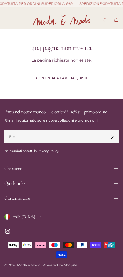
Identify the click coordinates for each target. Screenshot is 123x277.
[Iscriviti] (112, 137)
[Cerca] (104, 20)
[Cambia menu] (6, 20)
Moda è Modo (29, 265)
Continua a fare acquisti (61, 78)
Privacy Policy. (48, 151)
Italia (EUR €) (23, 217)
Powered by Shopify (59, 265)
